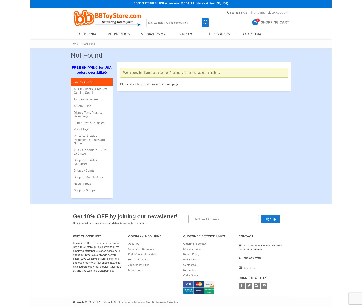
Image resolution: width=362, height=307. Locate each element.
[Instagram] (257, 286)
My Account (280, 12)
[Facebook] (242, 286)
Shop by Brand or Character (85, 162)
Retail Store (135, 270)
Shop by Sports (84, 170)
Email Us (249, 267)
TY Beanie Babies (86, 99)
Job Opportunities (138, 264)
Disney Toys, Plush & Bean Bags (88, 114)
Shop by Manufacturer (88, 177)
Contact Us (189, 264)
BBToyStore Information (142, 254)
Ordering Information (195, 243)
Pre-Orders (219, 33)
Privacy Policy (191, 259)
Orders (259, 12)
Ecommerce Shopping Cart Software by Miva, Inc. (149, 301)
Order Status (191, 275)
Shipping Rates (192, 248)
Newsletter (189, 270)
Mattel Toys (81, 129)
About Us (133, 243)
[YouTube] (264, 286)
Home (74, 43)
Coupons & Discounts (141, 248)
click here (136, 84)
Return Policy (191, 254)
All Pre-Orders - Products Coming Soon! (90, 90)
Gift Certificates (137, 259)
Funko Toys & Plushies (89, 122)
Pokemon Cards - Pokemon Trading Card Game (89, 140)
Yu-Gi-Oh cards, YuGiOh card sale (90, 151)
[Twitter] (249, 286)
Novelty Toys (82, 183)
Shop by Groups (84, 190)
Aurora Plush (82, 106)
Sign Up (270, 219)
